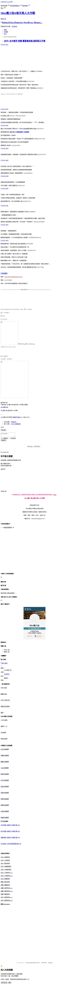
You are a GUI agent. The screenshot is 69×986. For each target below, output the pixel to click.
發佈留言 (3, 440)
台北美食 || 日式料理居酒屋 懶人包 (11, 844)
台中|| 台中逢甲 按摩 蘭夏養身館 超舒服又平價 (24, 41)
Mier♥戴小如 (4, 407)
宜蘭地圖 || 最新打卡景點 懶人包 (10, 837)
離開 (10, 982)
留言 (18, 417)
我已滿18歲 (4, 982)
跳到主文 (3, 19)
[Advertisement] (34, 57)
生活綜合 (14, 26)
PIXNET (22, 962)
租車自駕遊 (4, 739)
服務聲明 (50, 962)
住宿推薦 (3, 732)
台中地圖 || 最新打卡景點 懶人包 (10, 825)
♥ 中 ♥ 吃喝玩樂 (16, 424)
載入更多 (3, 430)
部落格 (6, 32)
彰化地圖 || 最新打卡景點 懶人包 (10, 831)
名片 (5, 34)
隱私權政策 (44, 962)
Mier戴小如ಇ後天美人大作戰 (18, 13)
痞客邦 (15, 417)
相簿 (5, 30)
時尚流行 (13, 422)
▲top (2, 427)
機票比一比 (4, 726)
